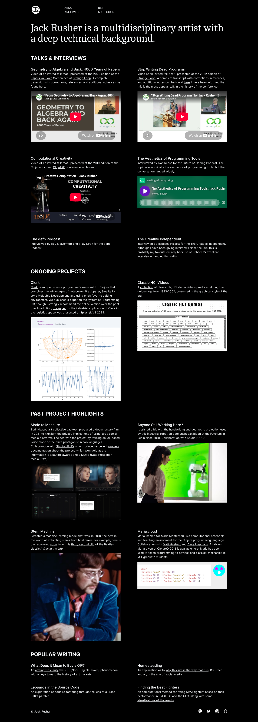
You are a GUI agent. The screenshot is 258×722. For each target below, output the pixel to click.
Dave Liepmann (197, 544)
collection (146, 287)
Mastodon (106, 12)
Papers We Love (41, 78)
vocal (53, 544)
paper (74, 300)
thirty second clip (82, 544)
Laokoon (72, 429)
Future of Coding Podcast (200, 163)
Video (34, 74)
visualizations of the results (155, 700)
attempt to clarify (46, 670)
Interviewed (145, 163)
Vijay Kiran (86, 243)
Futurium (216, 433)
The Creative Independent (208, 243)
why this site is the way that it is (187, 670)
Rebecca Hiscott (169, 243)
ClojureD (163, 548)
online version (91, 304)
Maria (141, 536)
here (42, 86)
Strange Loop (82, 78)
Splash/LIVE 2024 (92, 312)
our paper (59, 308)
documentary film (107, 429)
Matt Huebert (172, 544)
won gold (91, 450)
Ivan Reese (165, 163)
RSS (100, 7)
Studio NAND (65, 446)
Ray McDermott (61, 243)
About (69, 7)
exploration (42, 692)
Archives (71, 12)
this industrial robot (155, 433)
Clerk (34, 287)
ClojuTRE (59, 167)
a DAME (84, 454)
